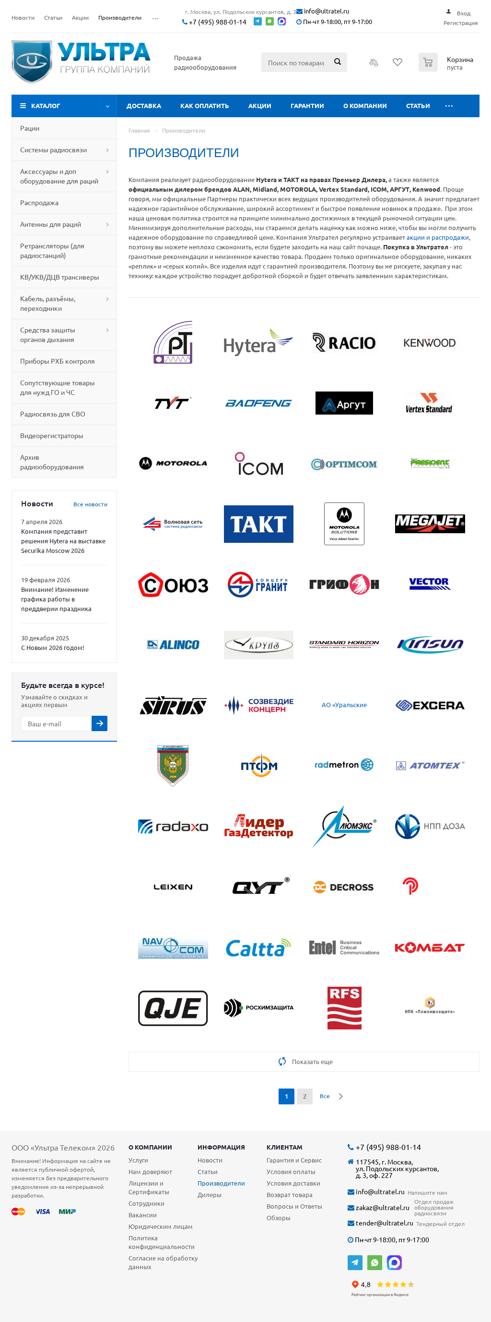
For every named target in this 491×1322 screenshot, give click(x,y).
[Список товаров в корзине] (447, 69)
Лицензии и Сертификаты (149, 1187)
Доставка (144, 105)
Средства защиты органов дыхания (47, 334)
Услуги (138, 1160)
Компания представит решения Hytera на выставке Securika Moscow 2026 (63, 540)
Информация (221, 1147)
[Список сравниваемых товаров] (374, 65)
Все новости (90, 504)
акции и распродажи (438, 237)
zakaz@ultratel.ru (381, 1207)
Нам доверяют (150, 1171)
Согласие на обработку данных (163, 1262)
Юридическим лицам (161, 1226)
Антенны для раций (50, 224)
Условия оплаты (291, 1171)
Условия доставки (293, 1183)
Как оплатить (204, 105)
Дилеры (210, 1194)
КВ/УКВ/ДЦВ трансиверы (59, 276)
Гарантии (307, 105)
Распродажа (39, 202)
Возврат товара (290, 1194)
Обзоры (279, 1217)
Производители (221, 1183)
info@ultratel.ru (326, 11)
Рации (29, 127)
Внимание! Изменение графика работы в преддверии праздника (56, 598)
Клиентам (285, 1147)
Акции (259, 105)
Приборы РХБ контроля (57, 360)
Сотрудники (146, 1203)
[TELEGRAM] (355, 1262)
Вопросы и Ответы (294, 1206)
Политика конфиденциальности (162, 1242)
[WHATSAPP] (374, 1262)
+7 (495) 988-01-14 (216, 21)
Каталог (45, 105)
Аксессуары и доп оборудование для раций (59, 176)
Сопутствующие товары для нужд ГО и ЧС (57, 387)
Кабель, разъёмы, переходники (47, 303)
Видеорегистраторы (51, 435)
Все (325, 1096)
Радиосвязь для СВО (52, 413)
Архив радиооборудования (52, 462)
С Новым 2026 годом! (52, 647)
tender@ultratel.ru (383, 1222)
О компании (365, 105)
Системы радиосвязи (53, 149)
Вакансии (143, 1215)
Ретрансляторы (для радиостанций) (52, 250)
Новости (210, 1160)
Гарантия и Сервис (294, 1160)
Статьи (418, 105)
